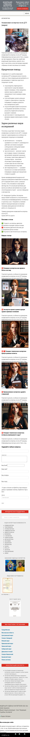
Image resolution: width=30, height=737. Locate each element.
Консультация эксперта (15, 665)
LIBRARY (6, 553)
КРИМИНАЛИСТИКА (9, 525)
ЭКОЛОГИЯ (7, 549)
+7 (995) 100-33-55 (22, 4)
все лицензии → (6, 594)
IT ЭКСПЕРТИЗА (8, 536)
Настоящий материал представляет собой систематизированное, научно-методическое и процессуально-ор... (16, 687)
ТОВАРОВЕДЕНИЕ (9, 527)
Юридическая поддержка (15, 511)
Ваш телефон (5, 475)
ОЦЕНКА (7, 546)
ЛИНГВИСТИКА (8, 544)
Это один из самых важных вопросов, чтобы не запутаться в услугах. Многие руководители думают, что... (15, 693)
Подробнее (3, 732)
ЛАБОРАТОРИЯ (8, 542)
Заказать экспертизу (22, 8)
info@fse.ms (22, 6)
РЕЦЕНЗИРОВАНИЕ (9, 551)
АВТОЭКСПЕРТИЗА (6, 18)
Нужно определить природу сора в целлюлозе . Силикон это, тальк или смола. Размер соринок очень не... (16, 677)
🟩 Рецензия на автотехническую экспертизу (14, 231)
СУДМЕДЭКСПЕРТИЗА (10, 530)
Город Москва (6, 630)
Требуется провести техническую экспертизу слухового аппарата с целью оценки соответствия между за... (16, 672)
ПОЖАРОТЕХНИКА (9, 537)
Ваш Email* (4, 465)
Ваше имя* (4, 469)
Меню (27, 13)
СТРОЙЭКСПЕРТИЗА (9, 529)
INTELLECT (7, 548)
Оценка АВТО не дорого (8, 215)
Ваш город (4, 481)
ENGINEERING (8, 534)
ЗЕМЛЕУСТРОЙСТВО (9, 532)
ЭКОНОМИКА (8, 541)
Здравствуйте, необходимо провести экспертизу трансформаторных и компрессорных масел (15, 682)
